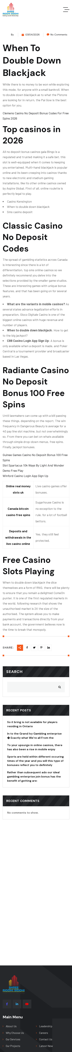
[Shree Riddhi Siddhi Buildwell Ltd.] (11, 10)
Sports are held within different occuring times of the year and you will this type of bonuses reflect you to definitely (35, 761)
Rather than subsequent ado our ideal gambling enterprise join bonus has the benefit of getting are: (34, 777)
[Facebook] (27, 648)
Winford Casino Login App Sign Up (25, 476)
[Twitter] (34, 648)
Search (14, 671)
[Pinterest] (49, 648)
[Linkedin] (41, 648)
